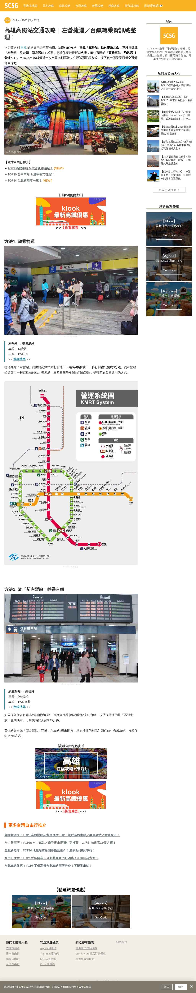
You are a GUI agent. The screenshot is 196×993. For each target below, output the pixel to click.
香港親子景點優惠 (86, 948)
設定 (166, 987)
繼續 (181, 987)
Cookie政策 (84, 987)
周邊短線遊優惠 (85, 959)
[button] (153, 6)
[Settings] (191, 930)
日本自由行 (13, 953)
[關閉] (191, 987)
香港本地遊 (13, 948)
